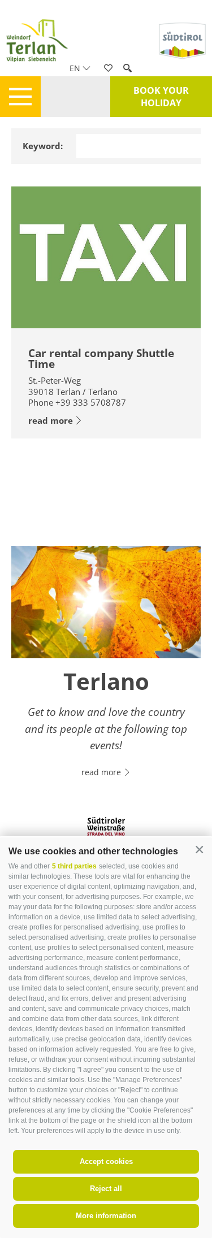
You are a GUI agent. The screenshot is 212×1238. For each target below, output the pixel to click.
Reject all (106, 1188)
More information (106, 1215)
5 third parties (74, 866)
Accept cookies (106, 1161)
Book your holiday (161, 96)
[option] (106, 668)
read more (50, 420)
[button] (199, 850)
